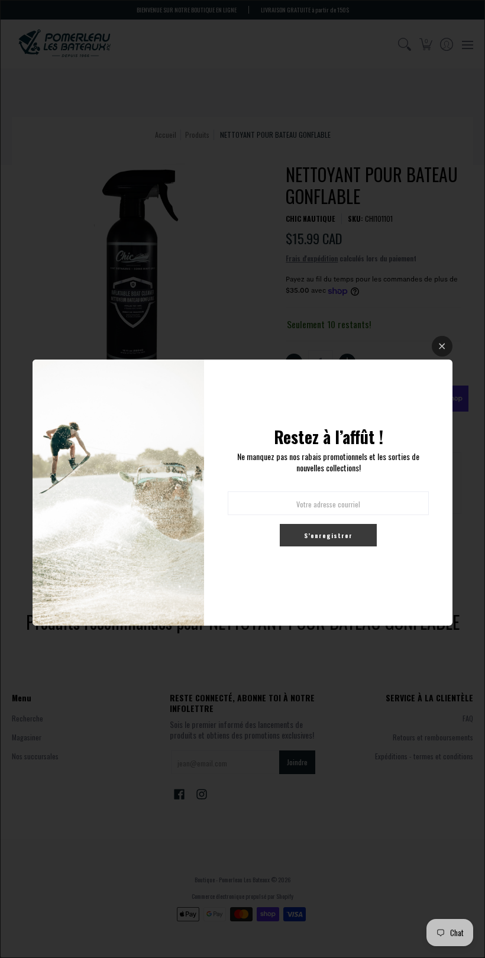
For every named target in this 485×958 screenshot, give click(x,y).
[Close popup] (442, 346)
